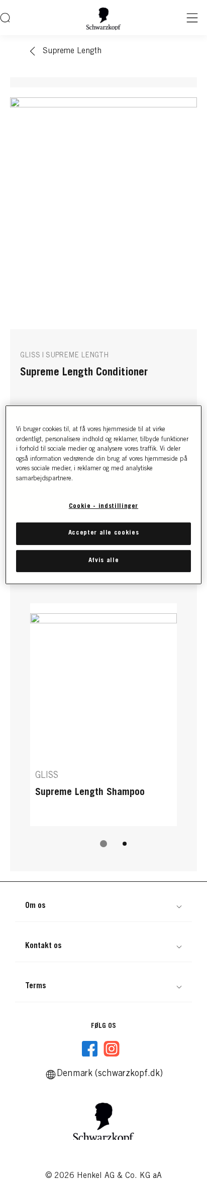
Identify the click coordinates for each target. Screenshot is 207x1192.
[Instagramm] (111, 1049)
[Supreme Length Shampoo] (103, 714)
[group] (103, 732)
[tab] (103, 843)
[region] (103, 495)
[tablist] (103, 843)
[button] (103, 906)
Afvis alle (103, 560)
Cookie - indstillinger (103, 506)
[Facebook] (90, 1049)
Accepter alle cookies (103, 533)
